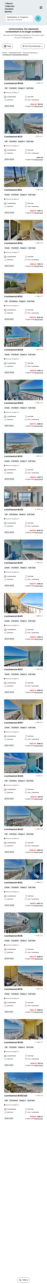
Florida (4, 53)
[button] (19, 18)
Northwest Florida (15, 53)
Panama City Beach (30, 53)
